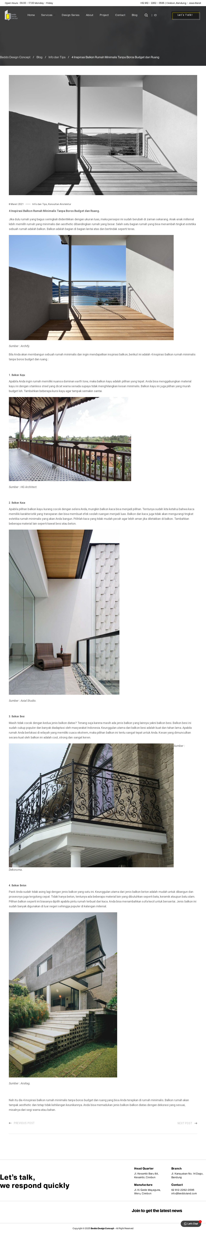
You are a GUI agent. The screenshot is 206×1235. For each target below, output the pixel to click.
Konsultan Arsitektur (59, 204)
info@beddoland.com (184, 1193)
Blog (39, 57)
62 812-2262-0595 (182, 1189)
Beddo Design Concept (15, 57)
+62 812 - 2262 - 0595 (152, 3)
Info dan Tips (57, 57)
